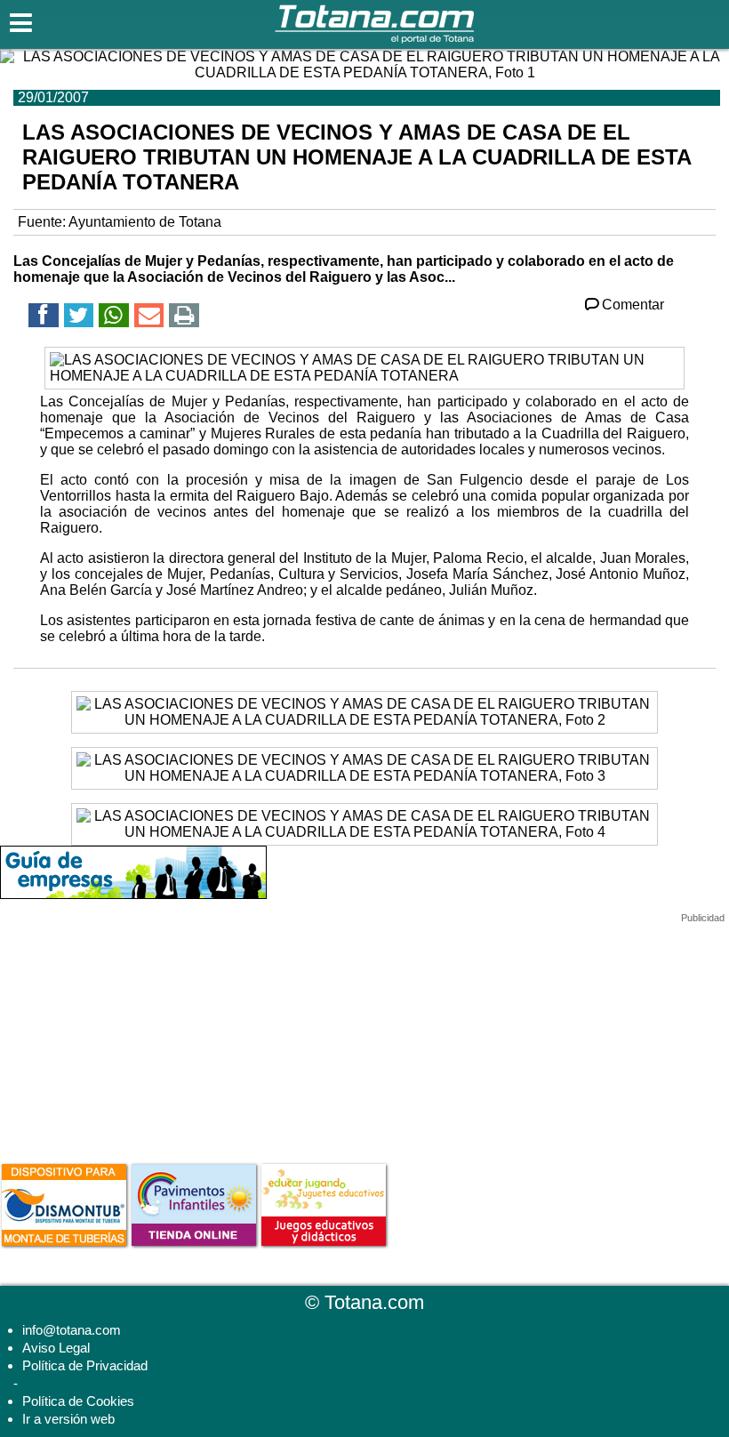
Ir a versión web (68, 1418)
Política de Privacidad (85, 1365)
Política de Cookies (78, 1401)
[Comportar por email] (149, 317)
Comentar (633, 304)
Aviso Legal (56, 1347)
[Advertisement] (133, 1035)
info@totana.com (71, 1329)
